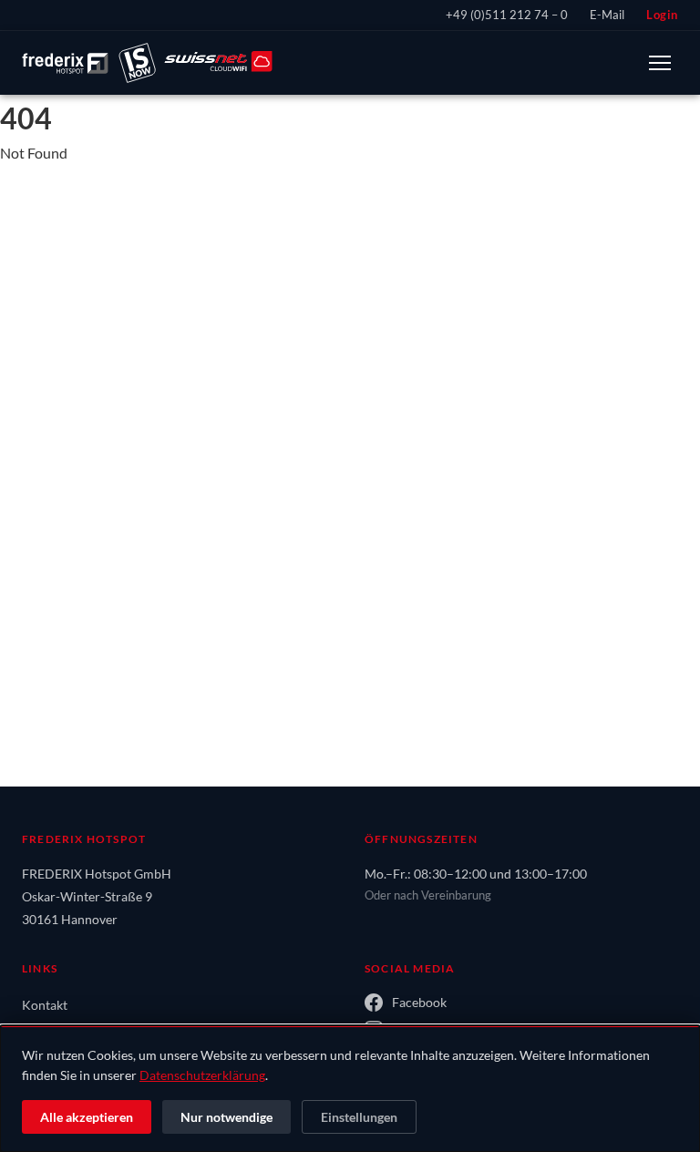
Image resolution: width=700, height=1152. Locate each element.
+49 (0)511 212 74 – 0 (507, 14)
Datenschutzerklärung (202, 1075)
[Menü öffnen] (660, 62)
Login (662, 14)
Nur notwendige (226, 1117)
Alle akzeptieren (86, 1117)
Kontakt (44, 1005)
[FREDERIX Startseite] (147, 63)
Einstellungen (359, 1117)
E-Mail (607, 14)
